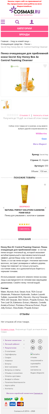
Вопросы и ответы (12, 370)
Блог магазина (11, 367)
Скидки (8, 357)
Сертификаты (10, 354)
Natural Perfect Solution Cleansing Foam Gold (24, 209)
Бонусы (8, 363)
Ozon (44, 138)
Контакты (9, 388)
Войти (32, 23)
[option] (24, 207)
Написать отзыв (40, 115)
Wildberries (41, 133)
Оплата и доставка (12, 376)
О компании (10, 351)
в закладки (45, 184)
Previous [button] (3, 207)
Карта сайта (10, 385)
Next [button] (45, 207)
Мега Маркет (40, 144)
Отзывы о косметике (13, 373)
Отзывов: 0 (24, 115)
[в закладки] (45, 66)
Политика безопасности (15, 382)
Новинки (9, 360)
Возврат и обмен (12, 379)
